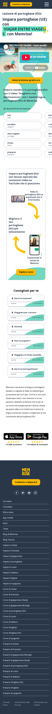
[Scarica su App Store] (14, 436)
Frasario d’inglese (11, 687)
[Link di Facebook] (17, 493)
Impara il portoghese (12, 561)
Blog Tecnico (9, 539)
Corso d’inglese (10, 627)
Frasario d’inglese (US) (13, 682)
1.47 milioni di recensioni (37, 444)
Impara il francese (11, 550)
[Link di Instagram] (35, 493)
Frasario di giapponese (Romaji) (17, 654)
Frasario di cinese (11, 643)
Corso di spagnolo (11, 638)
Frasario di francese (12, 649)
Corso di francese (11, 594)
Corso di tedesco (10, 622)
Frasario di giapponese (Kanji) (16, 660)
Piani (5, 523)
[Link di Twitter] (23, 493)
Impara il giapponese (12, 556)
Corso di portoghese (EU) (14, 611)
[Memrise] (5, 4)
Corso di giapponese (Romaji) (16, 605)
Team (5, 528)
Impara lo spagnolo (12, 583)
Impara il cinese (10, 545)
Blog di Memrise (10, 534)
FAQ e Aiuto (8, 512)
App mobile (8, 517)
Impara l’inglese (10, 578)
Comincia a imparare (21, 4)
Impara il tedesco (10, 572)
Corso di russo (9, 616)
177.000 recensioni (14, 444)
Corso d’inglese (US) (12, 633)
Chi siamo (7, 501)
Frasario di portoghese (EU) (15, 665)
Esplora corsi (26, 271)
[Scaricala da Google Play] (37, 436)
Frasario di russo (10, 671)
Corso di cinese (10, 589)
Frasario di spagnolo (12, 693)
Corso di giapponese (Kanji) (15, 600)
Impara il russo (10, 567)
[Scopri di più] (47, 4)
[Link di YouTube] (29, 493)
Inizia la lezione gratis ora (26, 80)
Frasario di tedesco (11, 676)
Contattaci (7, 506)
